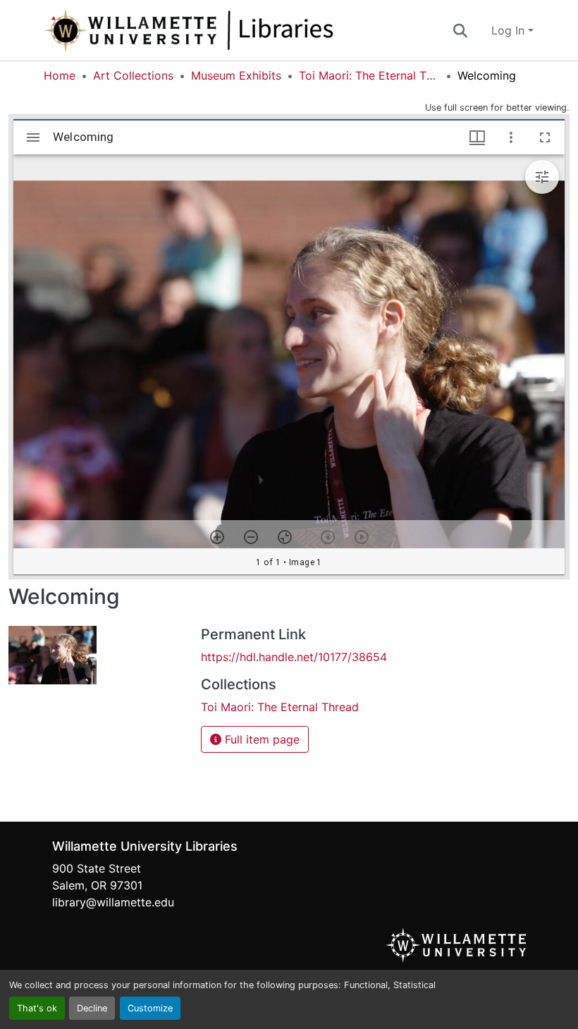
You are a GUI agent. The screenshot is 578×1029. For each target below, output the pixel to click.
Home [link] (59, 75)
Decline (92, 1008)
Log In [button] (509, 30)
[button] (235, 30)
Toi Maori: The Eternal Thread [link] (369, 75)
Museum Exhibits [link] (236, 75)
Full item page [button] (260, 739)
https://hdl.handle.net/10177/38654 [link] (294, 657)
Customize (150, 1008)
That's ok (37, 1008)
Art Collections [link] (133, 75)
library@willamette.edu (113, 902)
